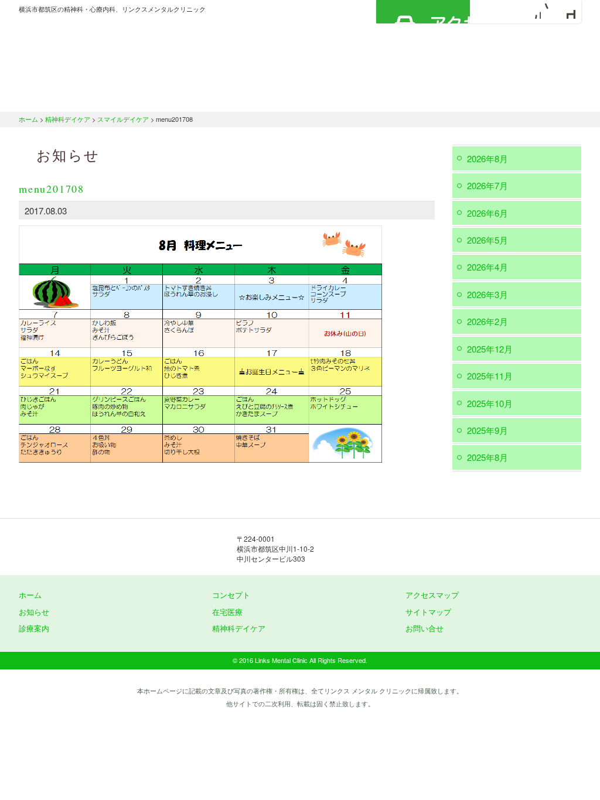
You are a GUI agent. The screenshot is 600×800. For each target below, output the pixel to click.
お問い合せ (424, 628)
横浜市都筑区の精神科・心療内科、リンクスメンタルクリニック (136, 49)
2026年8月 (487, 158)
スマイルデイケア (123, 119)
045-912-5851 (428, 548)
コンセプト (231, 594)
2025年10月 (490, 403)
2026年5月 (487, 240)
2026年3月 (487, 294)
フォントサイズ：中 (550, 11)
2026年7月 (487, 185)
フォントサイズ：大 (567, 11)
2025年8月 (487, 457)
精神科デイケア (441, 96)
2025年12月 (490, 349)
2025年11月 (490, 376)
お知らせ (34, 611)
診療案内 (272, 96)
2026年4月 (487, 267)
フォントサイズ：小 (533, 11)
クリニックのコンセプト (168, 96)
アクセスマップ (423, 11)
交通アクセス (534, 96)
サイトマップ (428, 611)
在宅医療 (354, 96)
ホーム (63, 96)
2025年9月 (487, 430)
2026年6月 (487, 213)
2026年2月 (487, 321)
